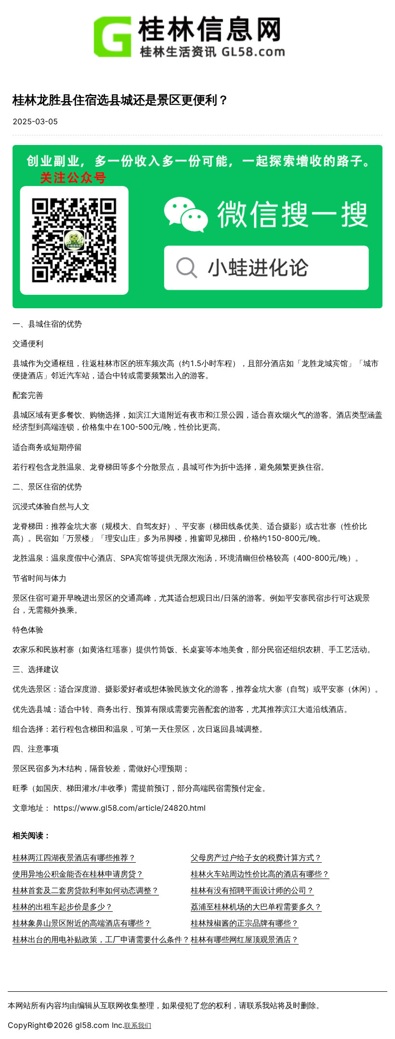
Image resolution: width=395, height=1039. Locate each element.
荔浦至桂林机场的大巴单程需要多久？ (256, 906)
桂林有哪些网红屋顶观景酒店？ (245, 939)
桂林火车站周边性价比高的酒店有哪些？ (260, 874)
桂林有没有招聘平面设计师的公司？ (252, 890)
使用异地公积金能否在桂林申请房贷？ (78, 874)
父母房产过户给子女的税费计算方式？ (256, 857)
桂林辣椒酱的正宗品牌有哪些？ (245, 923)
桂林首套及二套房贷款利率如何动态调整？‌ (86, 890)
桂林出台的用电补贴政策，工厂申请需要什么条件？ (101, 939)
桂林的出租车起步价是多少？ (63, 906)
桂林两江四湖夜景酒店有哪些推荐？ (74, 857)
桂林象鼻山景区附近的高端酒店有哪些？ (82, 923)
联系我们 (137, 1025)
